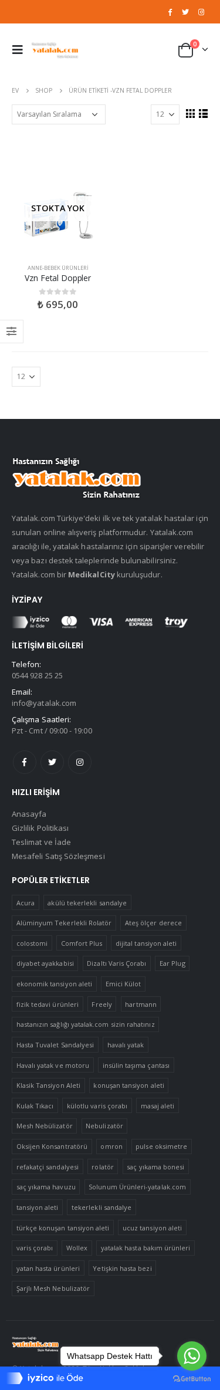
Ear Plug (172, 963)
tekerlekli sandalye (101, 1207)
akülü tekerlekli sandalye (87, 902)
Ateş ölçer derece (153, 922)
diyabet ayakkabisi (45, 963)
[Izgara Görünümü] (190, 113)
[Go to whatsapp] (192, 1356)
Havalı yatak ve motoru (52, 1065)
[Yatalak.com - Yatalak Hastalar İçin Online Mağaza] (55, 49)
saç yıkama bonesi (155, 1166)
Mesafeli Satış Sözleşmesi (58, 856)
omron (111, 1146)
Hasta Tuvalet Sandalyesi (55, 1044)
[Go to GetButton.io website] (192, 1378)
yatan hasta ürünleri (48, 1268)
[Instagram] (201, 12)
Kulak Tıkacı (35, 1105)
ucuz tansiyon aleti (152, 1227)
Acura (25, 902)
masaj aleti (158, 1105)
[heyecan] (185, 12)
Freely (101, 1004)
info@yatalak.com (44, 703)
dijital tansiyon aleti (146, 943)
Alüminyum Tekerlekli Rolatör (64, 922)
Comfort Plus (82, 943)
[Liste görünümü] (203, 113)
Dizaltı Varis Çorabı (116, 963)
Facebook (24, 762)
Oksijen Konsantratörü (51, 1146)
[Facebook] (170, 12)
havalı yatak (125, 1044)
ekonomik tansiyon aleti (54, 983)
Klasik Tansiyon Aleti (48, 1085)
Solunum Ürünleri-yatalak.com (137, 1186)
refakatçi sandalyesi (47, 1166)
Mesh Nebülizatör (44, 1125)
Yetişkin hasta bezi (122, 1268)
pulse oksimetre (161, 1146)
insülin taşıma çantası (136, 1065)
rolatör (102, 1166)
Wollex (76, 1247)
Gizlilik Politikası (40, 828)
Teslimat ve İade (41, 842)
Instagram (80, 762)
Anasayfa (29, 814)
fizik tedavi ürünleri (47, 1004)
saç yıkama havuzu (46, 1186)
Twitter (52, 762)
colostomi (32, 943)
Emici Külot (123, 983)
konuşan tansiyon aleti (128, 1085)
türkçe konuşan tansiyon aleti (63, 1227)
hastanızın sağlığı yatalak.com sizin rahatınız (85, 1024)
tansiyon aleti (37, 1207)
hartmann (141, 1004)
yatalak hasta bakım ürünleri (146, 1247)
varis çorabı (34, 1247)
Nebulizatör (104, 1125)
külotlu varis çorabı (97, 1105)
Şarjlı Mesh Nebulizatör (53, 1288)
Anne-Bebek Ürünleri (58, 268)
